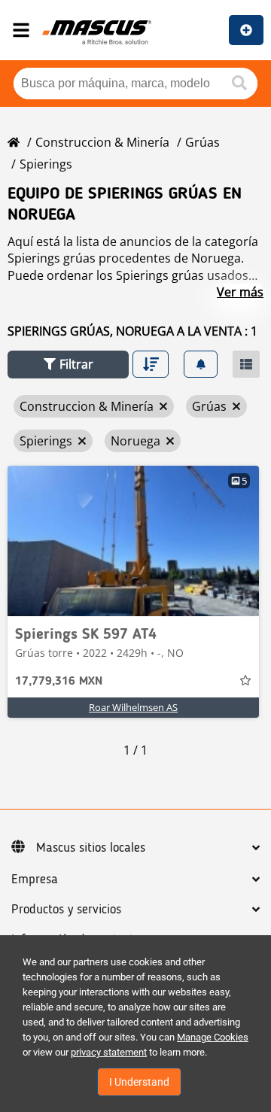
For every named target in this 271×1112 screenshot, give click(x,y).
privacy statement (109, 1052)
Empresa (34, 879)
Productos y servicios (66, 909)
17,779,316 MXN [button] (58, 682)
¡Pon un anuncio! (246, 30)
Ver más (240, 292)
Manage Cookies (212, 1037)
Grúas (202, 142)
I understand (139, 1082)
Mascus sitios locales (90, 848)
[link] (133, 541)
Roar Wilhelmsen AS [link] (133, 707)
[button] (68, 364)
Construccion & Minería (102, 142)
